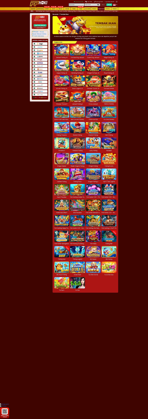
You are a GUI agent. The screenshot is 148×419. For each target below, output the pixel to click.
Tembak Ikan (101, 9)
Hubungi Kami (99, 1)
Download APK (79, 1)
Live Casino (87, 9)
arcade (67, 9)
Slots (53, 9)
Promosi (115, 9)
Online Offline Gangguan (40, 97)
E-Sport (47, 9)
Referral (108, 9)
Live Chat (89, 1)
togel (80, 9)
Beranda (33, 9)
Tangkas (94, 9)
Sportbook (40, 9)
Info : (32, 11)
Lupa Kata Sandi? (110, 1)
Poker (73, 9)
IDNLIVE (60, 9)
